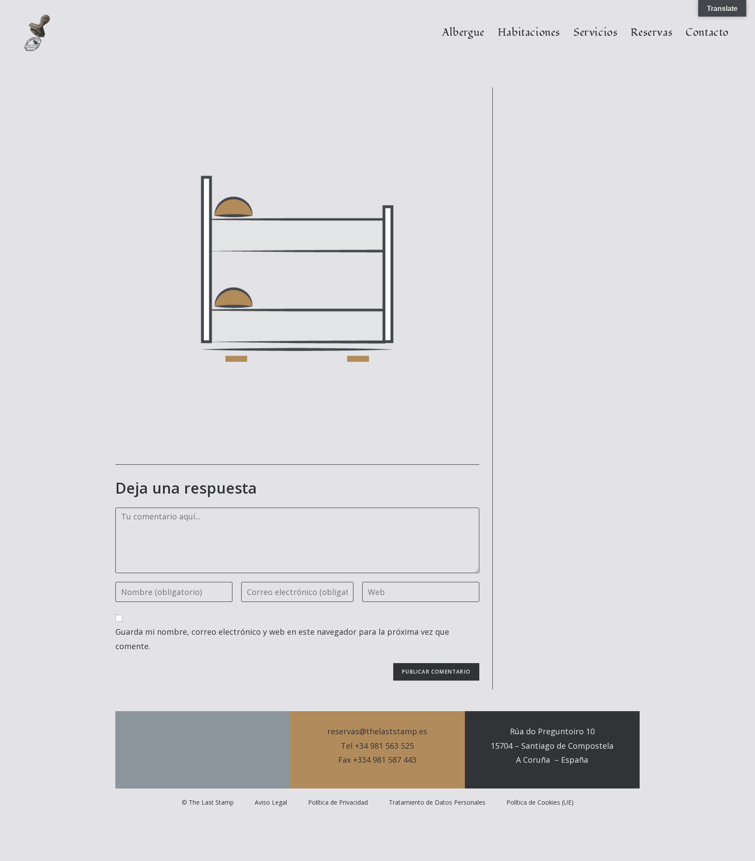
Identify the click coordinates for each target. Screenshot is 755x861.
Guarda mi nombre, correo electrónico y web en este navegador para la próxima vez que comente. (282, 638)
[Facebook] (203, 750)
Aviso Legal (271, 802)
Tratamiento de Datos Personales (437, 802)
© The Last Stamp (208, 802)
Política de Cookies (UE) (540, 802)
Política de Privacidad (338, 802)
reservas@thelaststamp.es (377, 731)
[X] (188, 750)
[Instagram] (217, 750)
